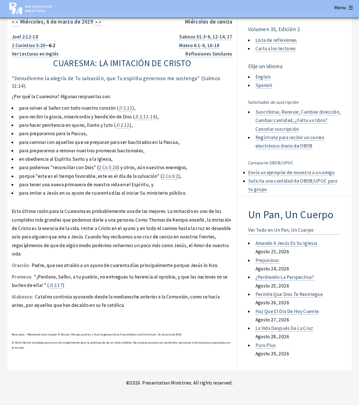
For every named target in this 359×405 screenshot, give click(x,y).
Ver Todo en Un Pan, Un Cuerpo (281, 230)
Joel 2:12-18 (25, 37)
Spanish (264, 85)
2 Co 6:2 (170, 176)
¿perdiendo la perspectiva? (285, 277)
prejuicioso (267, 260)
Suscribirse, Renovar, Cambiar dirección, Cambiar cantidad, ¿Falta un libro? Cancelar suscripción (298, 120)
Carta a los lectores (276, 48)
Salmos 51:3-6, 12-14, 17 (205, 37)
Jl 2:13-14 (145, 117)
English (263, 77)
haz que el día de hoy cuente (287, 311)
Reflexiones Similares (208, 54)
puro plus (266, 345)
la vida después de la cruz (284, 328)
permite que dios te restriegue (289, 294)
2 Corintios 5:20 (28, 45)
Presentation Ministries (38, 8)
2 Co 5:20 (108, 167)
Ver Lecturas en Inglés (35, 54)
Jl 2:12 (125, 108)
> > (97, 22)
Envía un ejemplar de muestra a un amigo (291, 172)
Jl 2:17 (56, 285)
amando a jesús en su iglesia (286, 243)
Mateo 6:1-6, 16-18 (199, 45)
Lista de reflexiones (276, 40)
